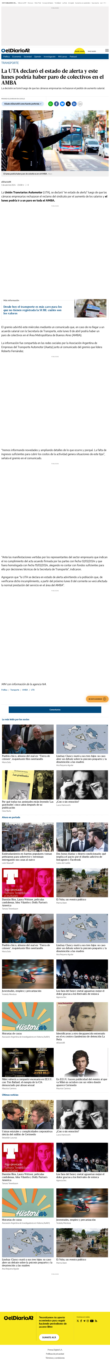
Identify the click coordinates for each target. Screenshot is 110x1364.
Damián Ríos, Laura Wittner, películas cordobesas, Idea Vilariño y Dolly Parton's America (24, 902)
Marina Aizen (61, 903)
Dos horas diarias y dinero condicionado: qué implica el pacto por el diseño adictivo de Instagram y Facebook (81, 856)
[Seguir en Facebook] (81, 1321)
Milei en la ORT (22, 3)
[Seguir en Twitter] (78, 1321)
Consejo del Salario (47, 3)
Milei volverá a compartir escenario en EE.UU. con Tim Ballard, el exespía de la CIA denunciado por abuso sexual (27, 1082)
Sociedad (28, 56)
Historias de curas (12, 1033)
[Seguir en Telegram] (84, 1321)
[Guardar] (80, 103)
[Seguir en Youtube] (92, 1321)
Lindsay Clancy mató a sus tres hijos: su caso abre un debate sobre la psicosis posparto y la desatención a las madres (81, 759)
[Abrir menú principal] (107, 50)
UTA (33, 690)
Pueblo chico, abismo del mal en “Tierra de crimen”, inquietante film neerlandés (26, 757)
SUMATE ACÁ (49, 1337)
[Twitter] (68, 103)
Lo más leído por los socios (15, 719)
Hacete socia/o (80, 51)
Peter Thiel (38, 3)
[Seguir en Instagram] (88, 1321)
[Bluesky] (62, 103)
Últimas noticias (10, 1094)
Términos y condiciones (55, 1358)
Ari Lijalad (71, 3)
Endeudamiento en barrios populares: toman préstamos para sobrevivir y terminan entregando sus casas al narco (27, 856)
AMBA (25, 690)
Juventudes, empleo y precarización (21, 990)
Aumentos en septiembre (82, 3)
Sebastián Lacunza (9, 1138)
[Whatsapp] (50, 103)
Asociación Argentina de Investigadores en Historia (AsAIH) (26, 1037)
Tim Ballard (58, 3)
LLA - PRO (103, 3)
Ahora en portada (11, 817)
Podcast (73, 56)
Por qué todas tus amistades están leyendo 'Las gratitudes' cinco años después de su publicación (27, 804)
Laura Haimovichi (63, 805)
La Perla (64, 3)
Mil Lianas (62, 56)
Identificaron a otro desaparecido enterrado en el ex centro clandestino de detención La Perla (80, 1036)
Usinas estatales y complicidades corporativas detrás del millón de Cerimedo (27, 1133)
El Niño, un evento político (71, 899)
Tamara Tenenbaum (10, 909)
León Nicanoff (8, 863)
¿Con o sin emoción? (67, 801)
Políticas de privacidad (55, 1354)
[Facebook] (56, 103)
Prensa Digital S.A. (55, 1350)
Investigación (50, 56)
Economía (16, 56)
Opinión (37, 56)
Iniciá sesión (92, 51)
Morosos (30, 3)
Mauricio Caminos (9, 1088)
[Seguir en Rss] (96, 1321)
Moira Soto (6, 762)
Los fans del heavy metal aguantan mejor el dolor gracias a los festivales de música (80, 992)
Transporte (14, 690)
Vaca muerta (95, 3)
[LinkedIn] (74, 103)
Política (6, 56)
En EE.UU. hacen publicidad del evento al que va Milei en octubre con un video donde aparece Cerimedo (81, 1082)
